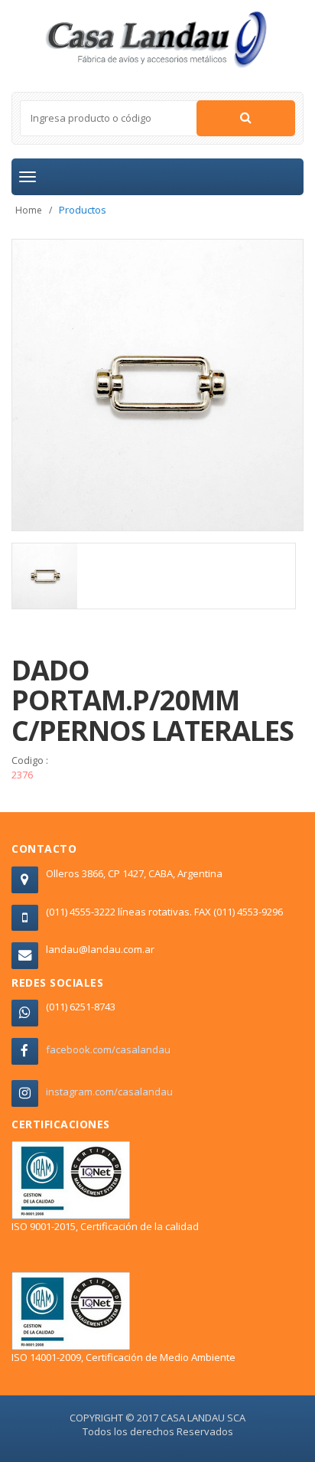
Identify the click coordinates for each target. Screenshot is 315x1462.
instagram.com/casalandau (109, 1091)
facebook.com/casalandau (108, 1049)
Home (28, 210)
